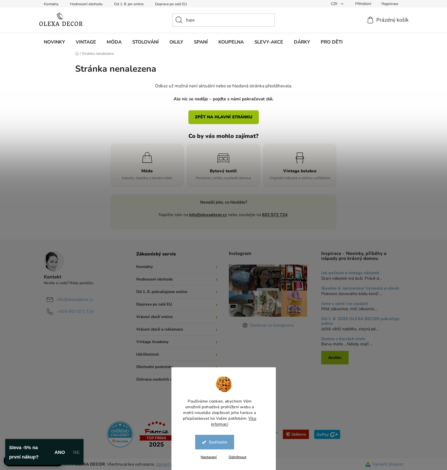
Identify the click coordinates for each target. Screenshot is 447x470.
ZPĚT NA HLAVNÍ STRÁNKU (223, 117)
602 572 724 (275, 215)
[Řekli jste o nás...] (120, 434)
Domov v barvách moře (343, 339)
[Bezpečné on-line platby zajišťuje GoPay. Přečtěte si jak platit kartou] (327, 434)
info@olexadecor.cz (208, 215)
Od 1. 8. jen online (129, 4)
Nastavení (209, 457)
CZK (335, 3)
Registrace (390, 3)
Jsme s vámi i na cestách (344, 304)
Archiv (335, 358)
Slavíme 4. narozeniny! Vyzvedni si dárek (360, 288)
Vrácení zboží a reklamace (159, 329)
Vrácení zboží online (154, 316)
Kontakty (51, 4)
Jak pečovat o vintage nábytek (350, 273)
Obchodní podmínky (154, 366)
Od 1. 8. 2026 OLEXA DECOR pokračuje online (360, 321)
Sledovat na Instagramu (272, 325)
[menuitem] (54, 42)
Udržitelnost (147, 354)
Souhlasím (218, 442)
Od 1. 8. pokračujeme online (161, 291)
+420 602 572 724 (75, 311)
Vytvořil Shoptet (387, 464)
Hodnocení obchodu (86, 4)
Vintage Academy (152, 341)
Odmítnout (237, 457)
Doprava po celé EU (171, 4)
